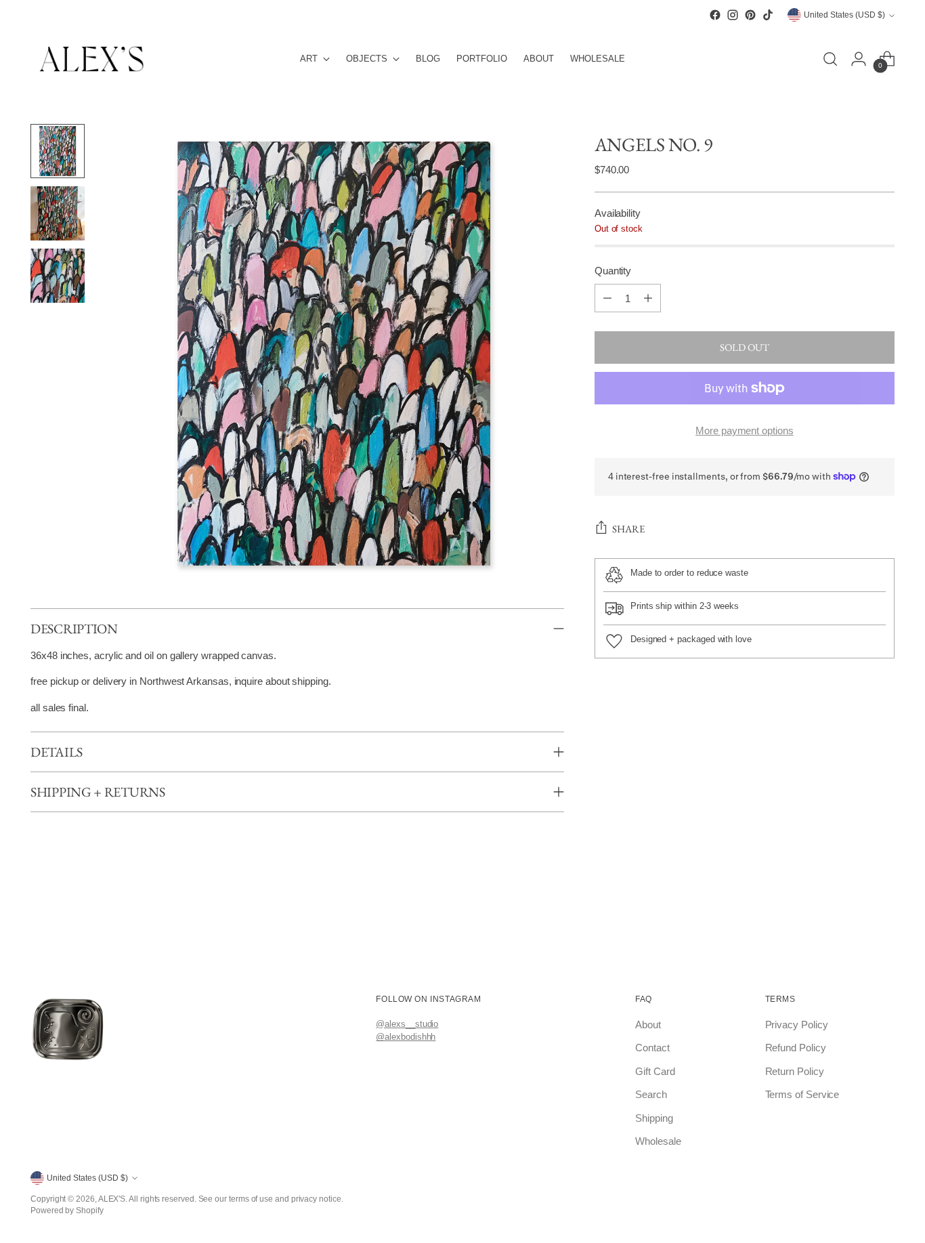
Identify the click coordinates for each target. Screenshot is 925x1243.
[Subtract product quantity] (607, 298)
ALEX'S (112, 1198)
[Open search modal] (830, 58)
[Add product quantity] (648, 298)
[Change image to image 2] (57, 213)
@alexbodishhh (405, 1037)
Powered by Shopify (67, 1210)
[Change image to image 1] (57, 151)
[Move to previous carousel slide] (33, 937)
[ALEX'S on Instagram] (733, 15)
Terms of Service (802, 1094)
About (648, 1024)
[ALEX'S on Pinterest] (750, 15)
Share (628, 528)
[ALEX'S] (91, 59)
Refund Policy (795, 1047)
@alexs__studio (407, 1024)
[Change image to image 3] (57, 276)
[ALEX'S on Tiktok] (768, 15)
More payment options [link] (744, 430)
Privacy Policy (796, 1024)
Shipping (653, 1118)
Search (651, 1094)
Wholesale (658, 1141)
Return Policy (794, 1071)
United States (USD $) (844, 15)
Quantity (613, 270)
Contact (652, 1047)
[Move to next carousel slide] (892, 937)
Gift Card (654, 1071)
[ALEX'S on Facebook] (715, 15)
